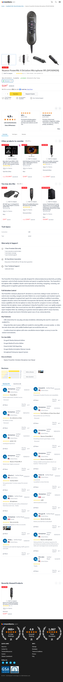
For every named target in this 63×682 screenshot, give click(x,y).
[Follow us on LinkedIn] (14, 663)
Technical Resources (6, 651)
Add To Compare (8, 73)
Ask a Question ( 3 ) (38, 73)
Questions (17, 384)
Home (2, 6)
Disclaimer (34, 649)
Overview (5, 134)
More (37, 128)
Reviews (24, 134)
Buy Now (15, 94)
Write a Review (30, 73)
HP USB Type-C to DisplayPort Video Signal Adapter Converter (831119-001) (11, 205)
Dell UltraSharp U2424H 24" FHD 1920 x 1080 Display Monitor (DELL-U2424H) (31, 163)
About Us (3, 646)
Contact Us (4, 649)
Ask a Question (30, 376)
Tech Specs (14, 134)
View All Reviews (10, 125)
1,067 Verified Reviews (10, 122)
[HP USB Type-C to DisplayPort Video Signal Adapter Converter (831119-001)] (11, 194)
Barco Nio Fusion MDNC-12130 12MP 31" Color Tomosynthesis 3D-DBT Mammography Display (11, 163)
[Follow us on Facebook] (3, 663)
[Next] (60, 108)
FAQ (33, 656)
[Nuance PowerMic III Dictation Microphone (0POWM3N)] (31, 194)
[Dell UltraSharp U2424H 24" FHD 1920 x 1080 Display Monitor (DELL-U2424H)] (31, 151)
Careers (3, 654)
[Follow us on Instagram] (10, 663)
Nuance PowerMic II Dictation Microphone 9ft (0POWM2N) (10, 603)
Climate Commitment (6, 656)
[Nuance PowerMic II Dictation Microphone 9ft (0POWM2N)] (11, 593)
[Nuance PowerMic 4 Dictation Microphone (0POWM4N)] (51, 151)
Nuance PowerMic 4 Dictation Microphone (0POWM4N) (50, 162)
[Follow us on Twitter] (7, 663)
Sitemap (34, 646)
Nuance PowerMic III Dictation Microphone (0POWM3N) (30, 204)
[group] (60, 2)
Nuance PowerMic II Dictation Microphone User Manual (19, 360)
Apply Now (30, 89)
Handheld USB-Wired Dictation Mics (15, 6)
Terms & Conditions (37, 651)
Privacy (34, 654)
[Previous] (56, 108)
